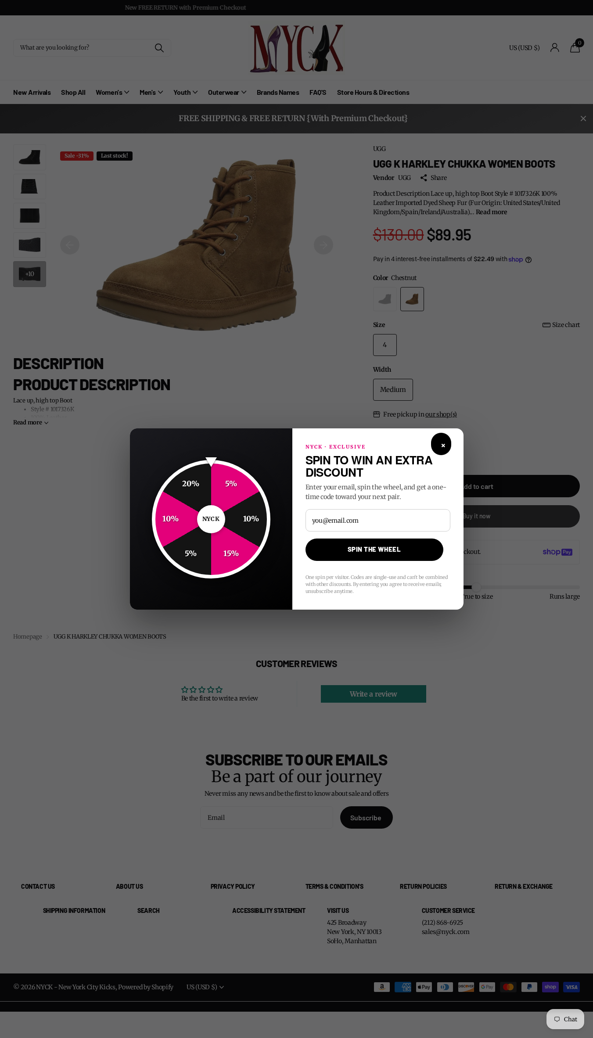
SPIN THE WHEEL (374, 549)
